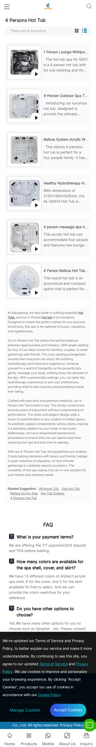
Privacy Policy (72, 725)
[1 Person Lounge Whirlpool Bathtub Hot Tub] (24, 77)
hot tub (47, 317)
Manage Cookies (25, 710)
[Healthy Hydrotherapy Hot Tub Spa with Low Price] (24, 209)
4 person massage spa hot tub (69, 227)
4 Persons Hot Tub (23, 498)
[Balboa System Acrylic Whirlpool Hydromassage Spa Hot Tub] (24, 165)
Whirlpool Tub (48, 489)
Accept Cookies (68, 709)
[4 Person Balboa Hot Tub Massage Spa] (24, 296)
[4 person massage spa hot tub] (24, 252)
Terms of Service (53, 664)
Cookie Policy (49, 694)
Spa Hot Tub (70, 489)
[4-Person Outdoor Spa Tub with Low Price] (24, 121)
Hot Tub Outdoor (52, 493)
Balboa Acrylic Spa (23, 493)
